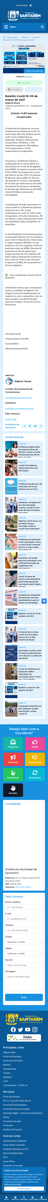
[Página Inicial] (24, 16)
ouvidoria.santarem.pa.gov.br (19, 408)
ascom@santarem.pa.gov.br (18, 397)
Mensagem (10, 971)
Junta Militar (9, 1161)
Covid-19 (36, 37)
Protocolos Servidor (12, 1121)
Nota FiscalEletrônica (13, 1153)
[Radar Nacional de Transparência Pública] (24, 1038)
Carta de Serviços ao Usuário (16, 1109)
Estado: (8, 936)
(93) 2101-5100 (23, 887)
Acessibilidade (22, 5)
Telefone (9, 925)
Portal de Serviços (11, 1096)
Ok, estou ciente (24, 1188)
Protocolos (8, 1125)
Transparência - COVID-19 (15, 1085)
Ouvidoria (7, 1077)
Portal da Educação (12, 1056)
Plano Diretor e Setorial (14, 1145)
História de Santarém (13, 1060)
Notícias (25, 37)
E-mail (8, 913)
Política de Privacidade (12, 1184)
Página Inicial (12, 37)
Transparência (9, 1069)
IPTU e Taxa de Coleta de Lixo (17, 1100)
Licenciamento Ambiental (14, 1141)
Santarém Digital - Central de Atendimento (22, 1113)
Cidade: (8, 948)
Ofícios (6, 1117)
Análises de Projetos (12, 1129)
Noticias (6, 1064)
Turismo (6, 1073)
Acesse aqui (11, 419)
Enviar (24, 997)
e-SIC (5, 1081)
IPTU (5, 1157)
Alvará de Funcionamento (15, 1105)
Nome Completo (12, 902)
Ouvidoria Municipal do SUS (15, 1149)
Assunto (9, 960)
